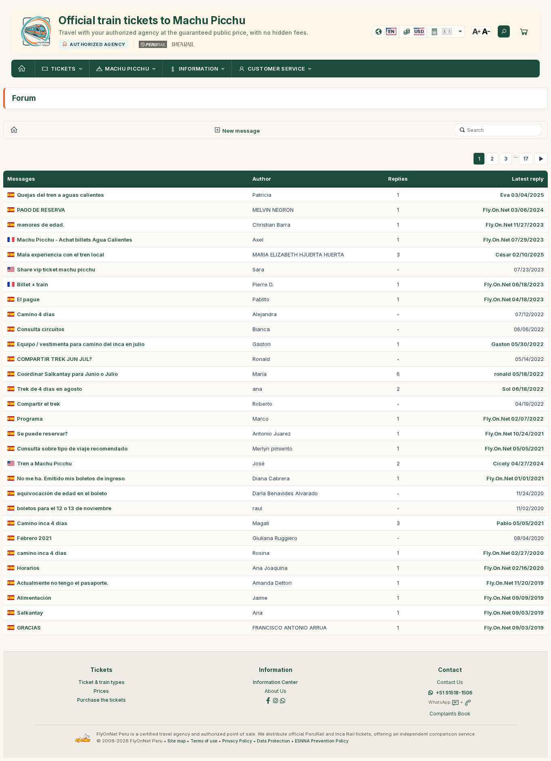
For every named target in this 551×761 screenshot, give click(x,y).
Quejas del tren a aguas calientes (60, 195)
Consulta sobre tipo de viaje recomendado (72, 448)
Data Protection (273, 741)
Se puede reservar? (42, 433)
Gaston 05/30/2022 (517, 344)
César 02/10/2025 (519, 254)
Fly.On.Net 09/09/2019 (514, 597)
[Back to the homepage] (23, 68)
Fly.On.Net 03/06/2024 (513, 209)
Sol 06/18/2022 (523, 389)
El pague (28, 299)
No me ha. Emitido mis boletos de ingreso (71, 478)
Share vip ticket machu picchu (56, 269)
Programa (30, 418)
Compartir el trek (38, 403)
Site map (176, 741)
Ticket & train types (101, 682)
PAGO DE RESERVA (41, 209)
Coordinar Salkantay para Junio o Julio (67, 374)
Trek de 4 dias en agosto (49, 389)
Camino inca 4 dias (42, 523)
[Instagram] (275, 700)
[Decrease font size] (486, 31)
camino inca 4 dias (42, 553)
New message (240, 130)
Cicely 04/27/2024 (518, 463)
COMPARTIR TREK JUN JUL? (54, 359)
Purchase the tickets (101, 700)
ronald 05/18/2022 (519, 374)
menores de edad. (41, 224)
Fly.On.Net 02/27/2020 (513, 553)
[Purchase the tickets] (524, 31)
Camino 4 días (36, 314)
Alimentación (34, 597)
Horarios (28, 568)
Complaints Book (450, 714)
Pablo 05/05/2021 (520, 523)
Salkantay (30, 612)
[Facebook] (268, 700)
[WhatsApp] (282, 700)
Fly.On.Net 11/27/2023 (515, 224)
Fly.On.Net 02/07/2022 (513, 418)
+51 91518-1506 (454, 693)
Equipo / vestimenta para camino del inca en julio (80, 344)
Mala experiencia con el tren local (60, 254)
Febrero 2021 (34, 538)
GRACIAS (29, 627)
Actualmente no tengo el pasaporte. (63, 583)
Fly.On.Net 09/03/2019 (514, 612)
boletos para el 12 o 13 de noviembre (64, 508)
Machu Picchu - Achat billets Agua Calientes (74, 239)
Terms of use (203, 741)
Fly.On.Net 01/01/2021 (515, 478)
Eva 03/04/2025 (522, 195)
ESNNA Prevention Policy (322, 741)
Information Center (275, 682)
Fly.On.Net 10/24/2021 (514, 433)
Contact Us (450, 682)
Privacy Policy (237, 741)
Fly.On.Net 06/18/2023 (514, 284)
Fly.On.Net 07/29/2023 (513, 239)
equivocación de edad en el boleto (62, 493)
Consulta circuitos (41, 329)
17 (525, 159)
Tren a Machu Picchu (44, 463)
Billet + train (32, 284)
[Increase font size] (476, 31)
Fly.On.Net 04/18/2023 (514, 299)
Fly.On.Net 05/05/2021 (514, 448)
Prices (101, 691)
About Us (275, 691)
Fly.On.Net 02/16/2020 (514, 568)
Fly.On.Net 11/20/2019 (515, 583)
